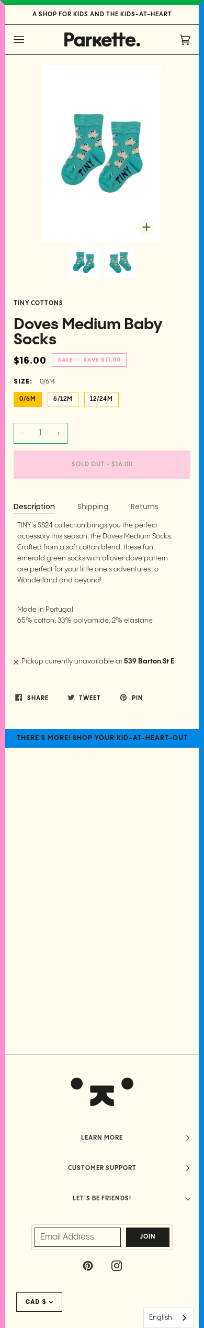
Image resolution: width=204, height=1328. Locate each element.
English (160, 1317)
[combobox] (168, 1318)
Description (34, 506)
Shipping (92, 506)
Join (148, 1237)
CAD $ (36, 1302)
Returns (144, 506)
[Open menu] (29, 39)
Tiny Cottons (38, 303)
